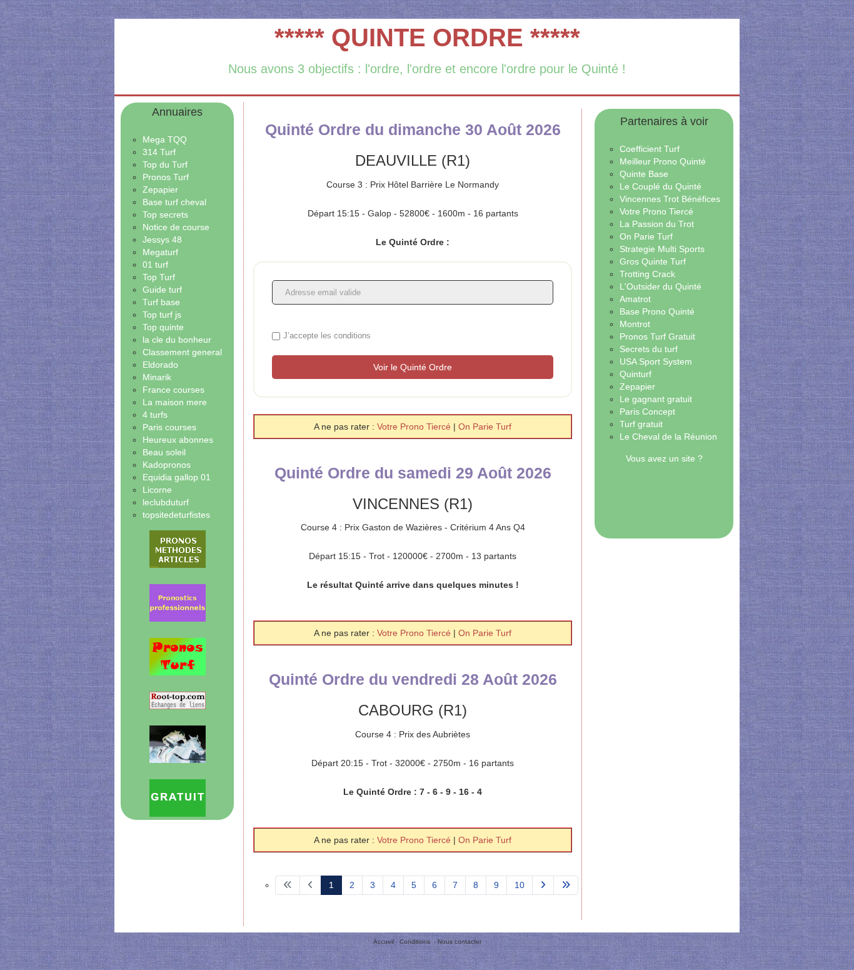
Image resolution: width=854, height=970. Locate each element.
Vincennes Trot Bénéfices (670, 199)
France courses (173, 390)
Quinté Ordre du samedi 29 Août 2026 (412, 473)
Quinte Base (644, 174)
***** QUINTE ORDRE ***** (427, 37)
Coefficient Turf (650, 149)
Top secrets (165, 215)
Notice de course (176, 227)
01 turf (155, 265)
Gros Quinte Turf (653, 261)
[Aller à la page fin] (565, 886)
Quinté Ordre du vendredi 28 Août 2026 (413, 679)
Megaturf (160, 252)
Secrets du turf (649, 349)
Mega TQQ (165, 139)
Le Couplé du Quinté (660, 186)
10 (520, 885)
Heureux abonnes (178, 440)
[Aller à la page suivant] (543, 886)
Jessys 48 (162, 240)
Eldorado (160, 365)
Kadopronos (167, 465)
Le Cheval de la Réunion (668, 437)
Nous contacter (459, 941)
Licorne (157, 490)
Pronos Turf (166, 177)
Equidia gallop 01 (177, 477)
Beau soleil (164, 452)
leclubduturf (166, 502)
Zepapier (160, 189)
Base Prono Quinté (657, 311)
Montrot (635, 324)
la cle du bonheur (177, 340)
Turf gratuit (641, 424)
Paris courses (169, 427)
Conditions (414, 941)
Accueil (383, 941)
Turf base (161, 302)
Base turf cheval (174, 202)
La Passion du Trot (657, 224)
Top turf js (162, 315)
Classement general (182, 352)
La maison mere (175, 402)
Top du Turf (165, 164)
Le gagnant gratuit (656, 399)
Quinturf (635, 374)
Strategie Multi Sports (662, 249)
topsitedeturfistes (176, 515)
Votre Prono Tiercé (415, 427)
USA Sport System (656, 361)
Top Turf (159, 277)
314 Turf (159, 152)
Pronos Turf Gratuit (657, 336)
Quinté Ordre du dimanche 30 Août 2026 (413, 129)
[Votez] (177, 549)
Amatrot (635, 299)
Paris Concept (647, 412)
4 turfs (155, 415)
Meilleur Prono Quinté (663, 161)
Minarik (157, 377)
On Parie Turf (484, 427)
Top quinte (163, 327)
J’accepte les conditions (327, 335)
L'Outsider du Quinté (660, 286)
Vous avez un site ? (664, 458)
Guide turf (162, 290)
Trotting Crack (647, 274)
